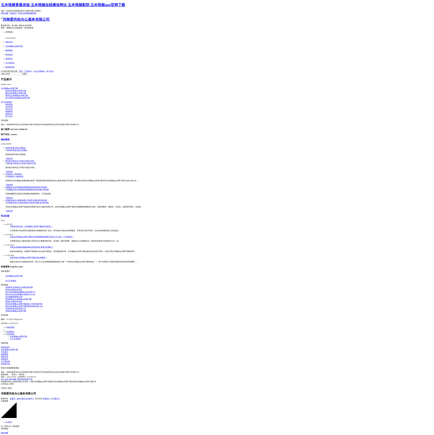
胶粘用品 (9, 104)
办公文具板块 (39, 71)
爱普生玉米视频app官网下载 (16, 95)
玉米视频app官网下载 (13, 46)
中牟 (30, 379)
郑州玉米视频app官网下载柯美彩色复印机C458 (24, 306)
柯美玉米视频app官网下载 (15, 91)
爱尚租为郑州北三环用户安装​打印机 (19, 161)
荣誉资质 (9, 55)
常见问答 (5, 216)
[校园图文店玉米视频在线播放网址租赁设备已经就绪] (27, 189)
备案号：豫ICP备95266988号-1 (22, 399)
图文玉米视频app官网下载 (15, 93)
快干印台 (50, 71)
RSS (3, 379)
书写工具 (9, 109)
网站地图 (4, 13)
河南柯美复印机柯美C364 (15, 309)
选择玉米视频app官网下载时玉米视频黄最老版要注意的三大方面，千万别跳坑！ (42, 237)
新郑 (26, 379)
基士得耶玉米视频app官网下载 (17, 98)
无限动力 (46, 399)
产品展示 (28, 71)
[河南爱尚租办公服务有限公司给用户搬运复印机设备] (27, 203)
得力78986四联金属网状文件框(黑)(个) (20, 292)
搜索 (24, 74)
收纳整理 (9, 111)
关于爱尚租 (9, 63)
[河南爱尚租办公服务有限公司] (25, 19)
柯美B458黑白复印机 (13, 301)
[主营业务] (9, 334)
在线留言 (13, 13)
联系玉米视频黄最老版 (27, 13)
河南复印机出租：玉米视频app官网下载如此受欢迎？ (31, 226)
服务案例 (9, 50)
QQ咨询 (8, 422)
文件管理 (9, 107)
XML (7, 379)
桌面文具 (9, 114)
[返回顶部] (9, 327)
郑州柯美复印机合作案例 (15, 148)
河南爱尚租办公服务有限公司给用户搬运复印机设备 (26, 200)
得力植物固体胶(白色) (14, 297)
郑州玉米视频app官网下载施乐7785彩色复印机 (23, 304)
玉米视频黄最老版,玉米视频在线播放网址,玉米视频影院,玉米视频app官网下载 (63, 5)
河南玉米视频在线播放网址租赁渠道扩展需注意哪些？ (31, 247)
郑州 (22, 379)
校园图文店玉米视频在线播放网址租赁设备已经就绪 (26, 187)
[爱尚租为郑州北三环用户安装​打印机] (20, 163)
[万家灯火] (55, 399)
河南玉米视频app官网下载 (15, 311)
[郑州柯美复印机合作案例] (16, 150)
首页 (21, 71)
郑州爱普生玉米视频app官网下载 (18, 299)
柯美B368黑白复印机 (13, 290)
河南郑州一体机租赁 (13, 174)
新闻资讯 (9, 59)
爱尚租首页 (5, 347)
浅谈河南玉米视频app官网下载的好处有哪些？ (28, 258)
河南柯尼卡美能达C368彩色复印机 (19, 287)
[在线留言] (9, 332)
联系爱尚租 (9, 67)
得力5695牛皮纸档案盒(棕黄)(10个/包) (20, 294)
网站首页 (9, 42)
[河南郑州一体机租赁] (14, 176)
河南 (18, 379)
